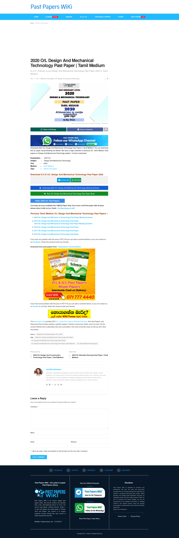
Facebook (37, 242)
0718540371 (58, 522)
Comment (34, 407)
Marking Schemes (80, 321)
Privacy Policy (135, 516)
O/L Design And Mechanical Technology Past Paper (48, 340)
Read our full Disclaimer (120, 509)
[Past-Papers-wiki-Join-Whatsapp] (69, 140)
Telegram (90, 486)
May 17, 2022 (34, 79)
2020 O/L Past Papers (42, 23)
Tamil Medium (48, 166)
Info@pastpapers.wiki (66, 208)
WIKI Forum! (137, 17)
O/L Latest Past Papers (64, 321)
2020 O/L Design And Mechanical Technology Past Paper (54, 337)
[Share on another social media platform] (106, 129)
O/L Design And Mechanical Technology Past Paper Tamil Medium (53, 343)
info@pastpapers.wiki (46, 522)
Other (120, 17)
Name (32, 433)
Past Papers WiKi (51, 7)
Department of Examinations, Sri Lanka (50, 334)
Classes (51, 17)
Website (74, 442)
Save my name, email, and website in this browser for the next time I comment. (60, 451)
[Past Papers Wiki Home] (50, 493)
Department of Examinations (69, 246)
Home (36, 17)
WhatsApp (89, 501)
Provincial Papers (102, 17)
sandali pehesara (53, 369)
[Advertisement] (69, 40)
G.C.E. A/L (83, 17)
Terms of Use (122, 516)
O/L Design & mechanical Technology (67, 79)
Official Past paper (50, 168)
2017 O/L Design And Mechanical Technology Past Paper (56, 230)
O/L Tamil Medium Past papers (87, 343)
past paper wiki (39, 321)
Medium (69, 17)
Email (32, 442)
